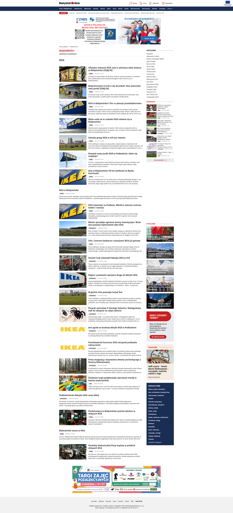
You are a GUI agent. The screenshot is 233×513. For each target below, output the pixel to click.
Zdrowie (154, 8)
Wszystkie (150, 54)
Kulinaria (150, 92)
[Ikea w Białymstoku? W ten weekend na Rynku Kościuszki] (72, 177)
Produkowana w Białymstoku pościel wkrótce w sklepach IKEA (111, 412)
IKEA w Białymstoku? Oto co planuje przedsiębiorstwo (115, 103)
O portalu (94, 501)
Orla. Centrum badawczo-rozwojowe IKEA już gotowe (114, 240)
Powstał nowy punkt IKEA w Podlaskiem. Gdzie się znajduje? (112, 155)
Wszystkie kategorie (154, 442)
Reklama (151, 423)
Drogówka (150, 87)
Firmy (144, 3)
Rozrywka (151, 427)
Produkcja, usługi (154, 420)
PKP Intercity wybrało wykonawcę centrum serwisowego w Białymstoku (163, 130)
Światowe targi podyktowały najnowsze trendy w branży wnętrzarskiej (112, 379)
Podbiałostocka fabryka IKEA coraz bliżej (79, 395)
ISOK (132, 501)
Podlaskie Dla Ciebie (81, 13)
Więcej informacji (154, 377)
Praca (114, 8)
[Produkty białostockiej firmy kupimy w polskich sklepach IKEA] (72, 451)
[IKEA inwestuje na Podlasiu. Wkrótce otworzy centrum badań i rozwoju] (72, 211)
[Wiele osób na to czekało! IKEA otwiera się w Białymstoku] (72, 125)
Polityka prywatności (95, 506)
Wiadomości (78, 8)
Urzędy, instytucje (154, 436)
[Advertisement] (160, 192)
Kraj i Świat (150, 94)
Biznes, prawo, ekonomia (156, 389)
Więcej (169, 8)
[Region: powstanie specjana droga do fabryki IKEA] (72, 280)
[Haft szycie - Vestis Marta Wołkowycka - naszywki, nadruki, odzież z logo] (160, 356)
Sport (109, 8)
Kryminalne (150, 84)
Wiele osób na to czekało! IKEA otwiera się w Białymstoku (110, 120)
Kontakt (120, 501)
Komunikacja (168, 3)
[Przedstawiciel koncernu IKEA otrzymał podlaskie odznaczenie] (72, 348)
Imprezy (135, 3)
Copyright (117, 506)
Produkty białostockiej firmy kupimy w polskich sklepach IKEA (111, 446)
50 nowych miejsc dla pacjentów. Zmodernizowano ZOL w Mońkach (164, 145)
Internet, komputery (155, 402)
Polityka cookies (108, 506)
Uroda (149, 74)
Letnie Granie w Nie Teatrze (132, 13)
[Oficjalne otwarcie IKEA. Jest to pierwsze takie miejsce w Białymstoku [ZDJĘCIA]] (72, 74)
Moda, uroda (152, 411)
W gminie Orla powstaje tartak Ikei (105, 292)
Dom (90, 383)
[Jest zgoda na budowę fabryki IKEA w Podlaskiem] (72, 331)
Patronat (108, 501)
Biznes (120, 8)
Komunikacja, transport (156, 405)
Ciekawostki (150, 97)
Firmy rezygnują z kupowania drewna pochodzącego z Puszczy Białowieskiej (114, 361)
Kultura (102, 8)
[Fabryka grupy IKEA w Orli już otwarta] (72, 142)
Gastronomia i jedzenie (156, 395)
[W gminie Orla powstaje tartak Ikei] (72, 297)
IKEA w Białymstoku (69, 190)
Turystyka (162, 8)
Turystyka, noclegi (154, 433)
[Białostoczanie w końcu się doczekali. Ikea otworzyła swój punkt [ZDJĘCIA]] (72, 91)
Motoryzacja (146, 8)
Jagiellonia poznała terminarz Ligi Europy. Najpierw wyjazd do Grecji (165, 114)
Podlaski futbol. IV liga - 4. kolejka (165, 153)
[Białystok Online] (69, 3)
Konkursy (71, 13)
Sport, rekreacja (153, 430)
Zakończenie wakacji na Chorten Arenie (98, 13)
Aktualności (92, 228)
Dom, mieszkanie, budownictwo (158, 392)
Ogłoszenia (156, 3)
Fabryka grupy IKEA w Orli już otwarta (106, 137)
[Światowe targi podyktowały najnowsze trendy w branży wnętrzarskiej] (72, 383)
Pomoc (127, 501)
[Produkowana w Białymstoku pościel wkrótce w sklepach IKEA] (72, 417)
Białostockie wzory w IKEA (72, 430)
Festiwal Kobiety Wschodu (148, 13)
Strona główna (63, 47)
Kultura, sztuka (153, 408)
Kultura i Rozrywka (153, 59)
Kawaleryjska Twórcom (117, 13)
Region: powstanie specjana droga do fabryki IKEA (112, 275)
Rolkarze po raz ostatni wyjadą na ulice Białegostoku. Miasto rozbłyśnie (164, 137)
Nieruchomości (135, 8)
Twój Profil (138, 501)
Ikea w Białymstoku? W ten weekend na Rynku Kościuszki (111, 172)
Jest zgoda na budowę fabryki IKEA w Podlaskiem (112, 327)
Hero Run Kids (160, 13)
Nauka (126, 8)
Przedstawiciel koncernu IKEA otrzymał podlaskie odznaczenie (112, 343)
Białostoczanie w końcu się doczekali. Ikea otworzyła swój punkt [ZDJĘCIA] (114, 87)
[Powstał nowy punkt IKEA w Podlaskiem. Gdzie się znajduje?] (72, 160)
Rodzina (149, 77)
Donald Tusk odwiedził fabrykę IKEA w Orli (109, 258)
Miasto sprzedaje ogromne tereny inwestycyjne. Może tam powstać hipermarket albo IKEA (114, 223)
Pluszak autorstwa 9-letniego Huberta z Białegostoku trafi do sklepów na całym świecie (114, 309)
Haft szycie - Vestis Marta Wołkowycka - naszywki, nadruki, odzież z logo (158, 370)
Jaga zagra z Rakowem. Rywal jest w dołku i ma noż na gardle (164, 122)
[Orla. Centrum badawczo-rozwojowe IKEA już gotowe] (72, 245)
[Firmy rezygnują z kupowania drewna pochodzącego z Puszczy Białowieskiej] (72, 366)
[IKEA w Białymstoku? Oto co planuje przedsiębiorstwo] (72, 108)
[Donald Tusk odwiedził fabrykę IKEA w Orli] (72, 263)
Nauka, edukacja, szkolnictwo (158, 417)
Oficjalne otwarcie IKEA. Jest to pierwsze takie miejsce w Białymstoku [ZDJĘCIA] (114, 69)
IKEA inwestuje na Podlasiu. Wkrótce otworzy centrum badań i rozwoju (114, 206)
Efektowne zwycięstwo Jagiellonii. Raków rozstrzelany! (164, 106)
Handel (150, 398)
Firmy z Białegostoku (65, 8)
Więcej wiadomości (159, 160)
